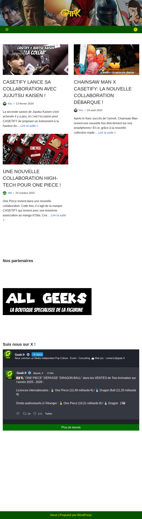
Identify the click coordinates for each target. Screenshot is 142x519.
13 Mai (50, 373)
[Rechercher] (135, 29)
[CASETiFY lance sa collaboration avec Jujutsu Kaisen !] (35, 59)
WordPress (84, 515)
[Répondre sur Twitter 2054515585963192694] (18, 414)
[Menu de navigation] (7, 29)
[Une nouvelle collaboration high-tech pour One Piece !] (35, 149)
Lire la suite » (29, 125)
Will (10, 192)
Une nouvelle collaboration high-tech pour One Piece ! (32, 178)
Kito (10, 103)
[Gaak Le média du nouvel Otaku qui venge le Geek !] (71, 13)
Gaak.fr (22, 372)
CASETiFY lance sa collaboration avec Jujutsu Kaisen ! (30, 88)
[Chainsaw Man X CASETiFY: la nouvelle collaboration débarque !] (106, 59)
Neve (53, 515)
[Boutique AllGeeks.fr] (47, 331)
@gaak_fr (38, 373)
